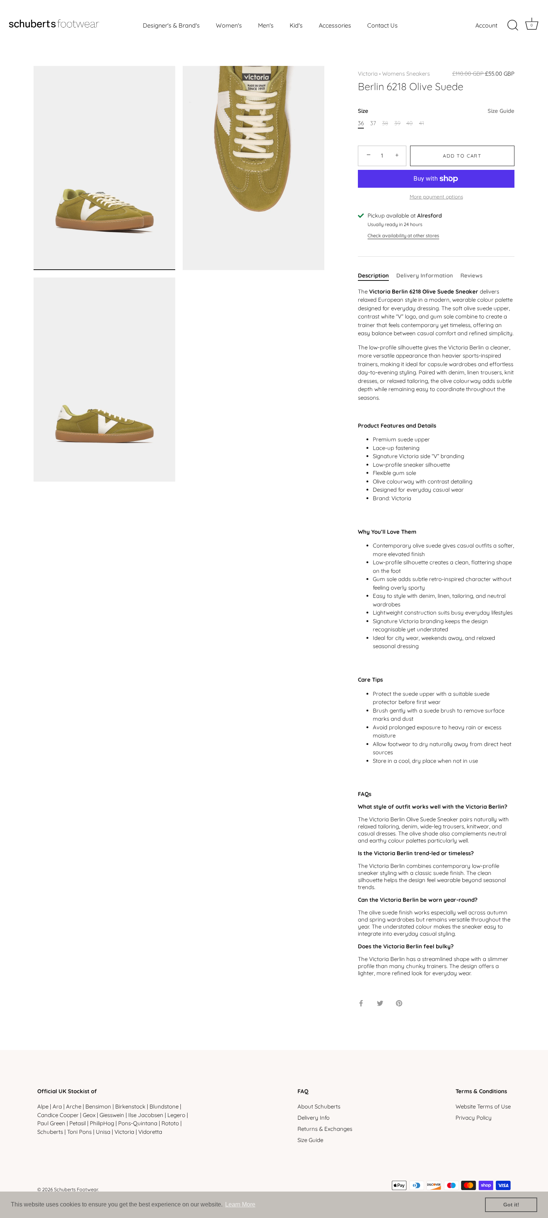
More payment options (436, 196)
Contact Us (382, 25)
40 (409, 123)
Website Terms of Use (483, 1106)
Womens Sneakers (406, 73)
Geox (89, 1115)
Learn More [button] (240, 1204)
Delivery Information (424, 275)
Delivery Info (313, 1117)
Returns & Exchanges (324, 1128)
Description (373, 275)
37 (373, 123)
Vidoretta (150, 1131)
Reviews (471, 275)
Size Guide (501, 110)
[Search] (512, 25)
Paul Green (51, 1123)
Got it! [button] (511, 1205)
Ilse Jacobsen (145, 1115)
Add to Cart (462, 156)
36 (361, 123)
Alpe (42, 1106)
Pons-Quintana (137, 1123)
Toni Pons (79, 1131)
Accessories (335, 25)
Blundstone (164, 1106)
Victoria (368, 73)
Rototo (170, 1123)
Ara (57, 1106)
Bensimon (98, 1106)
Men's (266, 25)
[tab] (377, 276)
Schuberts (50, 1131)
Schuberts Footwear (76, 1189)
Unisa (103, 1131)
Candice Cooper (58, 1115)
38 (385, 123)
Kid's (296, 25)
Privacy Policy (474, 1117)
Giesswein (112, 1115)
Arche (73, 1106)
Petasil (77, 1123)
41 (421, 123)
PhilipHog (102, 1123)
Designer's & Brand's (171, 25)
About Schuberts (318, 1106)
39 (397, 123)
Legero (176, 1115)
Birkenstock (130, 1106)
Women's (229, 25)
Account (486, 25)
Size (436, 111)
